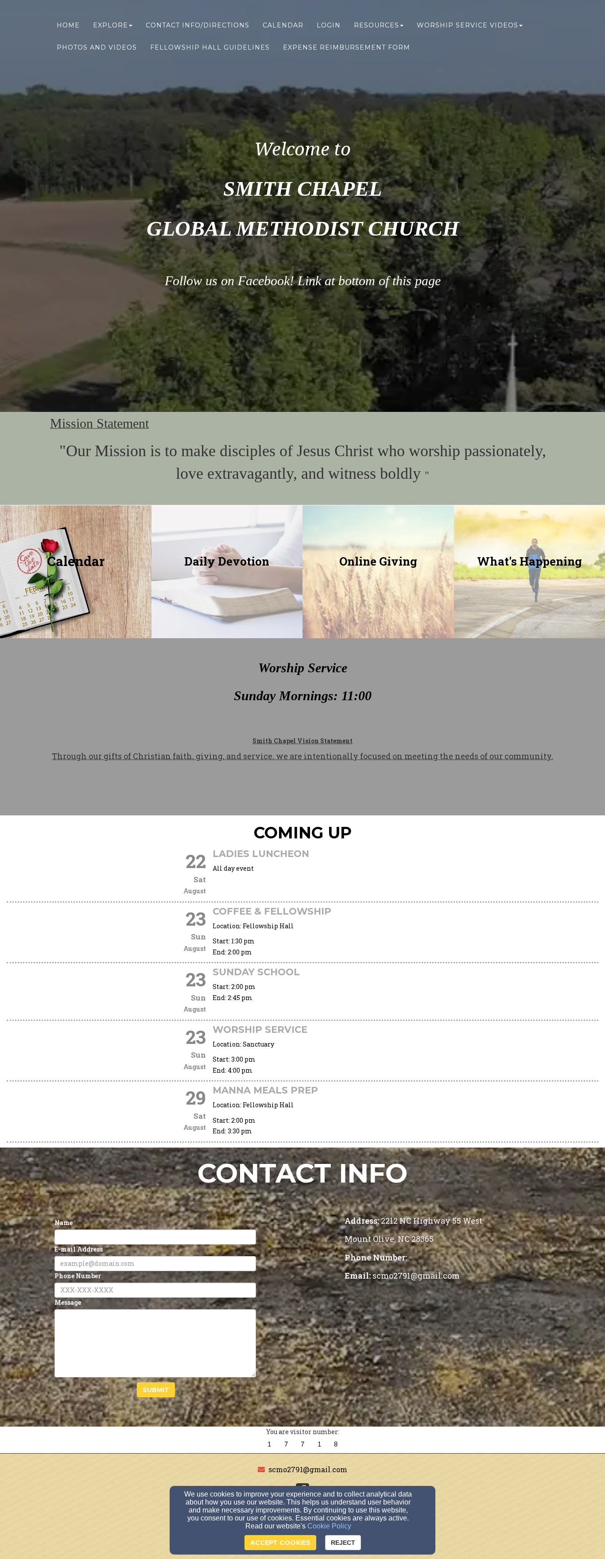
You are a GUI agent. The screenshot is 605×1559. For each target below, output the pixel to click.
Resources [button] (376, 25)
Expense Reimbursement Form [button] (346, 47)
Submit (156, 1390)
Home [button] (68, 25)
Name (63, 1222)
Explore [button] (110, 25)
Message (67, 1302)
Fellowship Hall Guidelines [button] (210, 47)
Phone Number (77, 1276)
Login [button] (329, 25)
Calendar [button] (283, 25)
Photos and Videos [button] (97, 47)
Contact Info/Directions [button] (197, 25)
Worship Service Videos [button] (467, 25)
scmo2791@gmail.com (307, 1469)
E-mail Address (78, 1249)
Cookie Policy (329, 1526)
